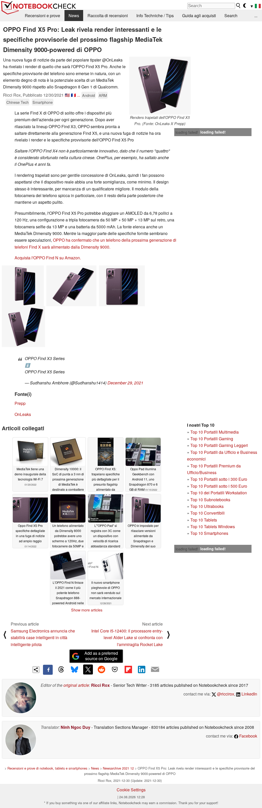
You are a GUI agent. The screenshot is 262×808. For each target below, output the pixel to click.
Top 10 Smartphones (209, 533)
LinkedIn (249, 694)
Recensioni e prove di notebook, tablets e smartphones (47, 768)
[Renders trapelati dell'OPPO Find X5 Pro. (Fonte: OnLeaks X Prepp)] (160, 86)
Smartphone (42, 102)
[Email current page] (155, 669)
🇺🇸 (67, 95)
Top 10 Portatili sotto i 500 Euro (218, 486)
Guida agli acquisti (199, 15)
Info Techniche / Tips (155, 15)
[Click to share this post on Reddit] (101, 669)
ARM (103, 95)
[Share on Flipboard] (128, 669)
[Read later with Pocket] (115, 669)
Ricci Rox (100, 685)
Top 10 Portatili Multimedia (214, 432)
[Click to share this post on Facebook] (48, 669)
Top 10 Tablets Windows (212, 526)
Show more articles (86, 609)
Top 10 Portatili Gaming (211, 439)
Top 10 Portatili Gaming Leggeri (219, 445)
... (255, 15)
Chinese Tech (17, 102)
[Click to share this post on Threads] (61, 669)
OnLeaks (23, 414)
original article (76, 685)
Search (230, 15)
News (74, 15)
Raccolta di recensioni (108, 15)
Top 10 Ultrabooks (207, 506)
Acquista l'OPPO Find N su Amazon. (48, 258)
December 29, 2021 (125, 383)
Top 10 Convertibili (207, 513)
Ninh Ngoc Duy (75, 727)
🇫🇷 (73, 95)
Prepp (20, 403)
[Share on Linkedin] (141, 669)
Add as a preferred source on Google (101, 655)
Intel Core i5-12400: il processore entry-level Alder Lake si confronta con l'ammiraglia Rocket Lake (127, 637)
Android (88, 95)
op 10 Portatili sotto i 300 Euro (220, 479)
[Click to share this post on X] (88, 669)
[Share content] (35, 669)
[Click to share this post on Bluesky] (74, 669)
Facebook (247, 736)
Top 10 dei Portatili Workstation (218, 493)
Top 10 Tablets (203, 520)
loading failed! (187, 132)
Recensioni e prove (42, 15)
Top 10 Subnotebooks (210, 500)
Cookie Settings (131, 790)
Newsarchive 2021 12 (118, 768)
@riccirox (225, 694)
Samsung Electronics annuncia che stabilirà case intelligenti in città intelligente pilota (43, 637)
